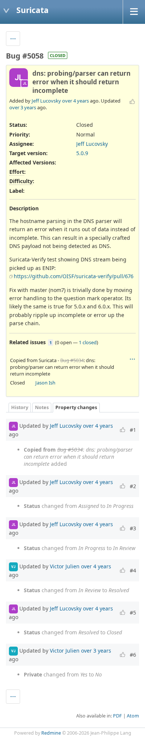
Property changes (76, 407)
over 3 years (22, 107)
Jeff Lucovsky (46, 100)
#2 (133, 486)
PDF (117, 716)
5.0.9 (82, 153)
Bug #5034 (72, 360)
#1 (133, 429)
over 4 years (75, 100)
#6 (133, 654)
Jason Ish (45, 382)
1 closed (88, 342)
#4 (133, 570)
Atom (133, 716)
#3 (133, 528)
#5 (133, 612)
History (19, 407)
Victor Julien (65, 565)
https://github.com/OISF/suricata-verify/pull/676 (73, 276)
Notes (42, 407)
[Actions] (132, 359)
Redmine (51, 733)
